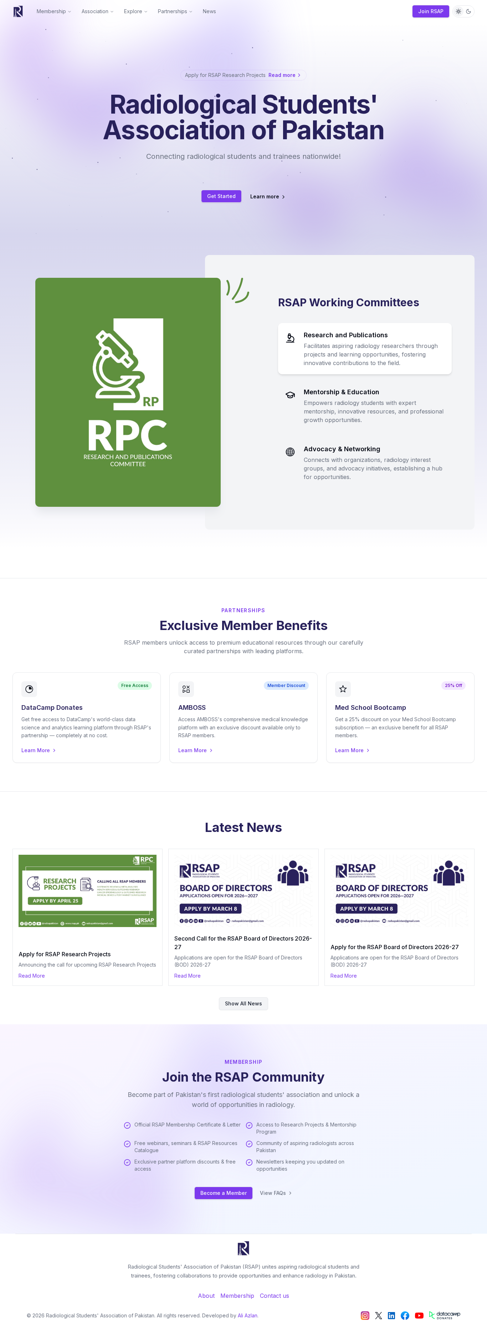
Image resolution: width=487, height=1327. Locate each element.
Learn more (264, 196)
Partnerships (172, 11)
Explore (133, 11)
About (206, 1295)
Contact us (274, 1295)
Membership (51, 11)
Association (95, 11)
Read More (32, 976)
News (209, 11)
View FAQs (273, 1193)
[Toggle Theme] (463, 11)
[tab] (365, 348)
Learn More (35, 750)
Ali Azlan (247, 1315)
